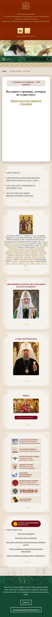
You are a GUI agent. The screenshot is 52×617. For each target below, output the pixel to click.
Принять (26, 602)
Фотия (45, 241)
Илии (17, 249)
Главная (4, 71)
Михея (16, 251)
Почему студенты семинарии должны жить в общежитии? (26, 550)
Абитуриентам (14, 530)
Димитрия (18, 253)
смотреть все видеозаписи (25, 417)
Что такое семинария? (26, 533)
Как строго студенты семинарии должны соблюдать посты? (26, 543)
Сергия (11, 249)
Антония (9, 251)
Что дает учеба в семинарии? (26, 538)
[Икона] (26, 233)
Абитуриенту (13, 172)
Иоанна (41, 249)
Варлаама (40, 247)
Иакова (35, 255)
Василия (22, 259)
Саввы (26, 253)
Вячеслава (24, 249)
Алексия (8, 259)
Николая (32, 261)
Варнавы (9, 253)
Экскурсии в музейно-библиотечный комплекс (20, 194)
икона (7, 243)
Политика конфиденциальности (26, 609)
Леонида (15, 261)
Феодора (27, 257)
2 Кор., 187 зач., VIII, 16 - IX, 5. (18, 263)
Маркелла (20, 255)
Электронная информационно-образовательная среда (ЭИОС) (23, 179)
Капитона (13, 247)
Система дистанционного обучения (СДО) (21, 186)
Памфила (44, 245)
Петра (41, 255)
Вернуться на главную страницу (26, 102)
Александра (9, 245)
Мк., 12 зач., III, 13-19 (36, 264)
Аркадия (42, 253)
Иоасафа (33, 249)
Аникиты (16, 243)
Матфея (34, 251)
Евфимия (42, 251)
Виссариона (25, 251)
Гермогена (34, 253)
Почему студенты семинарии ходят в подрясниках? (26, 555)
